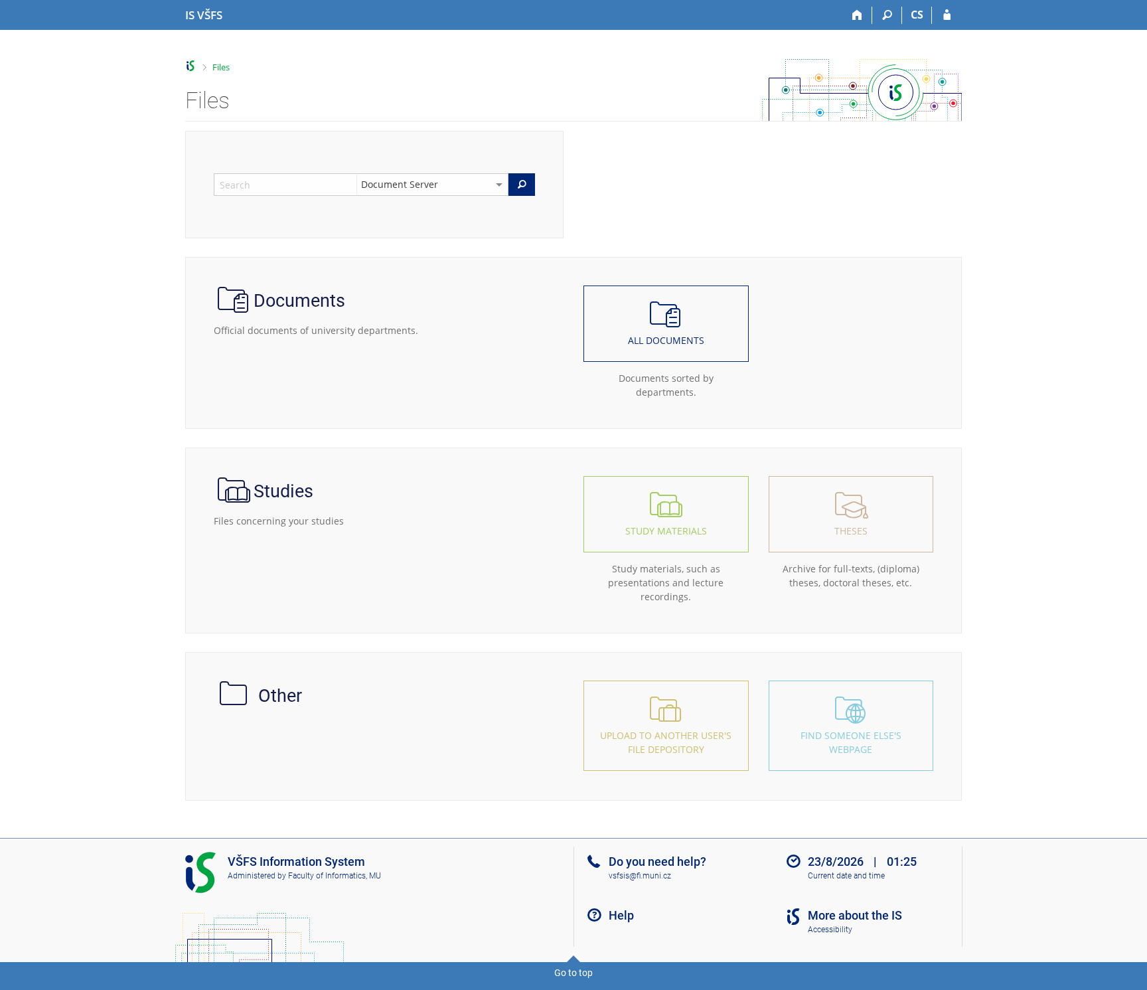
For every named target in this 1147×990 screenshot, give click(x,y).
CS (917, 14)
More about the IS (855, 915)
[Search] (887, 15)
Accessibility (830, 929)
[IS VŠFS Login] (947, 15)
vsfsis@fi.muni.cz (640, 875)
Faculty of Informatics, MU (334, 875)
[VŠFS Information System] (190, 66)
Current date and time (846, 875)
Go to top (573, 972)
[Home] (857, 15)
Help (621, 915)
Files (221, 67)
